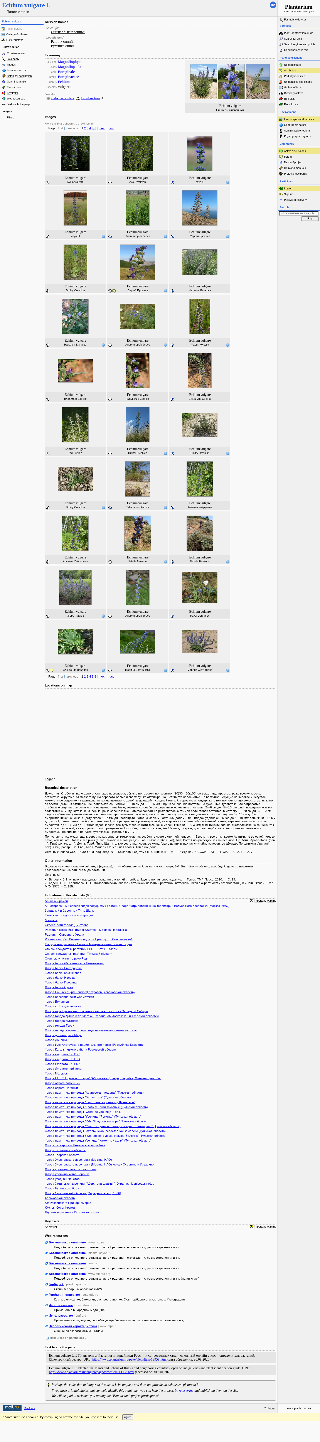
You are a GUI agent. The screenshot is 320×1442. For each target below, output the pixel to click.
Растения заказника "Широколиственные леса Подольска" (86, 929)
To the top (269, 1408)
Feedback (29, 1408)
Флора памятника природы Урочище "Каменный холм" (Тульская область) (98, 1140)
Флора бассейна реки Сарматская (69, 996)
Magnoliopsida (69, 67)
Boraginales (67, 72)
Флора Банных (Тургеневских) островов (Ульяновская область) (90, 992)
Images (11, 64)
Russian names (16, 53)
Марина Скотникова (137, 669)
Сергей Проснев (200, 236)
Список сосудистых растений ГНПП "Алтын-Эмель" (81, 949)
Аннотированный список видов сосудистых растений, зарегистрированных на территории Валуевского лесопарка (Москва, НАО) (137, 905)
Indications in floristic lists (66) (68, 895)
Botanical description (19, 76)
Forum (288, 156)
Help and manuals (295, 168)
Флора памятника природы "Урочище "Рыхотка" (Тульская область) (93, 1116)
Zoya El (199, 182)
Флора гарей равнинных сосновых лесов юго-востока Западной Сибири (96, 1011)
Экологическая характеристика (73, 1326)
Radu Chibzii (75, 453)
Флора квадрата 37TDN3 (62, 1054)
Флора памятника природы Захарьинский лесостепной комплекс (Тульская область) (105, 1131)
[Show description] (48, 182)
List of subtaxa (14, 40)
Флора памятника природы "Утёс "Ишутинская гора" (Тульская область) (96, 1121)
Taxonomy (13, 59)
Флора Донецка (56, 1040)
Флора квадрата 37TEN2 (62, 1064)
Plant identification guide (298, 33)
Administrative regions (297, 130)
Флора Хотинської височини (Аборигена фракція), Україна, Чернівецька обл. (99, 1183)
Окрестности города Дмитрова (66, 925)
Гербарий (56, 1284)
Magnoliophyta (70, 62)
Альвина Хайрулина (199, 507)
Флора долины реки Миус (63, 1035)
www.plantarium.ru (299, 1408)
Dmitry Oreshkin (75, 290)
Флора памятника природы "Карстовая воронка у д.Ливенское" (90, 1102)
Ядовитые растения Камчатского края (72, 1212)
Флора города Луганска (61, 1020)
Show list (51, 1227)
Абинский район (56, 901)
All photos (290, 70)
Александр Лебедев (137, 236)
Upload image (292, 64)
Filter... (11, 117)
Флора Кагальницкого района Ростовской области (80, 1049)
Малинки (51, 920)
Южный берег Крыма (60, 1207)
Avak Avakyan (75, 182)
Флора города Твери (59, 1025)
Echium (64, 82)
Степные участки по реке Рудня (67, 958)
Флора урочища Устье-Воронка (67, 1174)
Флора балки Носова (60, 977)
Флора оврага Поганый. (62, 1088)
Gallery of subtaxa (17, 34)
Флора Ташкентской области (65, 1150)
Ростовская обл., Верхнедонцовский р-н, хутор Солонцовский (89, 939)
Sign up (288, 194)
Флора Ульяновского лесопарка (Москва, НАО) (78, 1159)
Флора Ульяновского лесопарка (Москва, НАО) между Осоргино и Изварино (99, 1164)
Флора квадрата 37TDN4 (62, 1059)
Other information (17, 81)
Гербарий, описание (64, 1294)
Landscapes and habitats (299, 119)
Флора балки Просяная (61, 982)
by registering (184, 1390)
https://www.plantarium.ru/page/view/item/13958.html (129, 1359)
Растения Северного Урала (64, 934)
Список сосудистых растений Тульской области (78, 953)
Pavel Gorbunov (199, 615)
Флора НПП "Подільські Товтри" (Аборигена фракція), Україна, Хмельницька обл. (103, 1078)
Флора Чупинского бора (62, 1188)
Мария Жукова (200, 344)
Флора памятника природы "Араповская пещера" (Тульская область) (94, 1092)
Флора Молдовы (56, 1073)
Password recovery (295, 199)
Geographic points (295, 124)
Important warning (265, 900)
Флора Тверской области (62, 1155)
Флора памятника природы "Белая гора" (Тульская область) (88, 1097)
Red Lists (289, 98)
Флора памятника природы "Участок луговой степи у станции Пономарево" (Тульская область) (112, 1126)
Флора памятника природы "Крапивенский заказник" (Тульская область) (96, 1107)
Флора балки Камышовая (63, 973)
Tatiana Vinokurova (137, 507)
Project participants (295, 173)
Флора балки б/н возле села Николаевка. (74, 963)
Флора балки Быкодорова (63, 968)
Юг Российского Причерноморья (68, 1202)
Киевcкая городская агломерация (69, 915)
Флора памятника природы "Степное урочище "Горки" (84, 1111)
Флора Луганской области (63, 1068)
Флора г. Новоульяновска (63, 1006)
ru (273, 4)
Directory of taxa (293, 93)
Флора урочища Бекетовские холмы (70, 1169)
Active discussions (295, 151)
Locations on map (17, 70)
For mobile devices (295, 19)
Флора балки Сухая (59, 987)
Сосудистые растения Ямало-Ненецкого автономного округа (88, 944)
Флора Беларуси (57, 1001)
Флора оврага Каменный (62, 1083)
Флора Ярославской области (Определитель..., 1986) (83, 1193)
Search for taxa (293, 38)
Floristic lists (14, 87)
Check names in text (296, 50)
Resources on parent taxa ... (69, 1337)
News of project (293, 162)
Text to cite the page (18, 104)
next (102, 128)
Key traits (12, 92)
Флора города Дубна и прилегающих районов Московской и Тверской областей (102, 1016)
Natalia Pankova (137, 561)
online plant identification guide (298, 8)
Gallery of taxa (292, 87)
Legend (50, 779)
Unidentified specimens (298, 81)
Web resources (16, 98)
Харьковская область (60, 1198)
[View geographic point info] (227, 182)
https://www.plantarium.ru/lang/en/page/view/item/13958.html (91, 1372)
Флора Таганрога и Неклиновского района (75, 1145)
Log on (288, 188)
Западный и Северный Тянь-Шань (69, 910)
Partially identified (294, 76)
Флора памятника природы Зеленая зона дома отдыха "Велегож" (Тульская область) (106, 1135)
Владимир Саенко (75, 398)
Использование (61, 1305)
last (111, 128)
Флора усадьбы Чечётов (62, 1179)
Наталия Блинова (200, 290)
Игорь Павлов (75, 615)
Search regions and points (299, 44)
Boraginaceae (68, 77)
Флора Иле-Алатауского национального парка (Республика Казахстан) (95, 1044)
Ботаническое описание (67, 1242)
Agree (127, 1417)
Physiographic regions (297, 136)
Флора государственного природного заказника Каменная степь (91, 1030)
